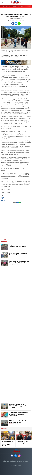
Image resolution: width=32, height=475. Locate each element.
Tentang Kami (4, 460)
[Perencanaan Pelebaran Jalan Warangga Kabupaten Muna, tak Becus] (12, 23)
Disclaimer (16, 462)
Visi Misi (10, 460)
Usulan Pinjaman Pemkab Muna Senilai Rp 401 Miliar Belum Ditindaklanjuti (18, 414)
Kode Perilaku (13, 461)
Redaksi (15, 460)
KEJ (29, 460)
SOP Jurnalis (6, 461)
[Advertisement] (16, 223)
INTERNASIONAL (15, 6)
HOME (2, 6)
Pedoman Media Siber (22, 460)
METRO (22, 6)
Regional (6, 10)
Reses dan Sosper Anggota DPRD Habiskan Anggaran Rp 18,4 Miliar (18, 406)
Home (2, 10)
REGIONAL (27, 6)
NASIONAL (8, 6)
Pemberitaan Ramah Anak (22, 461)
